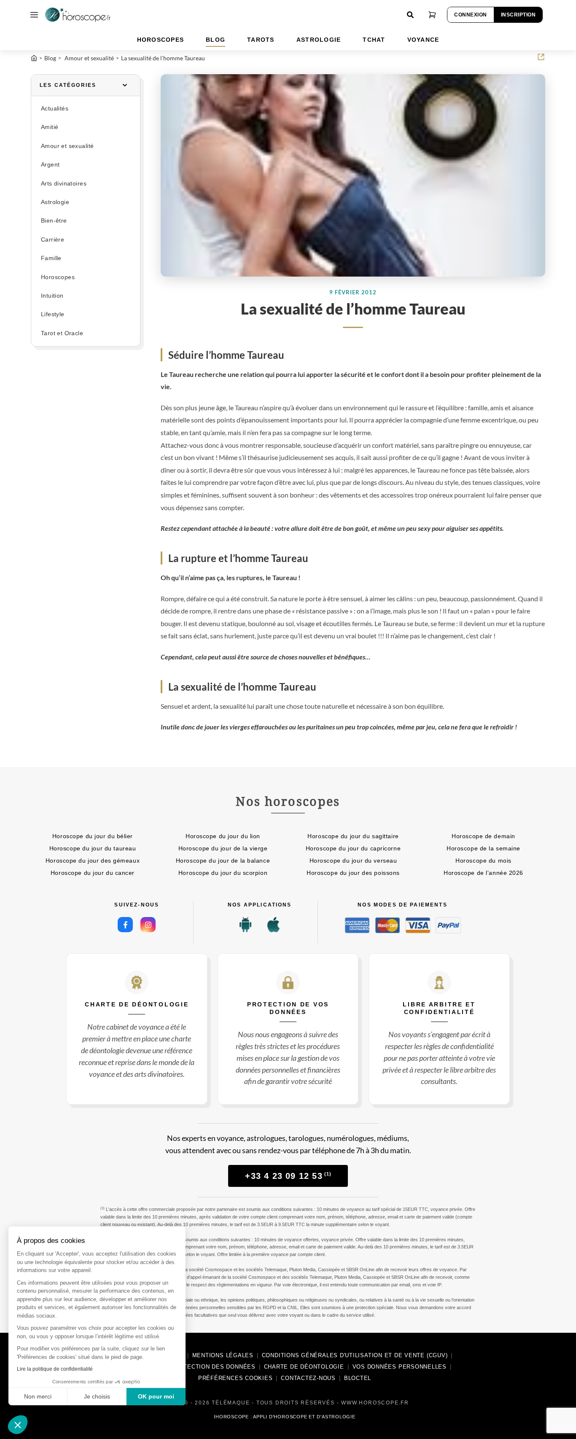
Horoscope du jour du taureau (92, 848)
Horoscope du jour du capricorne (353, 848)
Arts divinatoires (63, 183)
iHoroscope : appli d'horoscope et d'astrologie (284, 1416)
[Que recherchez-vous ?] (410, 15)
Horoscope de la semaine (483, 848)
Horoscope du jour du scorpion (222, 872)
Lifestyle (53, 314)
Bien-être (54, 221)
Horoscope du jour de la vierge (223, 848)
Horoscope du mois (483, 860)
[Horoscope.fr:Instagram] (148, 924)
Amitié (49, 127)
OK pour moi (156, 1396)
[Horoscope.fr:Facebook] (125, 924)
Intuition (52, 296)
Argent (50, 164)
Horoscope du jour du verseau (353, 860)
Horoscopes (58, 277)
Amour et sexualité (67, 146)
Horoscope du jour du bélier (92, 836)
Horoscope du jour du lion (223, 836)
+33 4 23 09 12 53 (288, 1176)
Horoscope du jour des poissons (353, 872)
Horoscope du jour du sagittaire (352, 836)
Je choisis (97, 1396)
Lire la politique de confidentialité (55, 1369)
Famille (51, 258)
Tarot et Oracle (62, 333)
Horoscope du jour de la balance (223, 860)
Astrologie (55, 202)
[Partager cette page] (541, 57)
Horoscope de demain (483, 836)
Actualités (54, 108)
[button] (18, 1425)
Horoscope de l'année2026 (483, 872)
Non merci (37, 1396)
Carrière (52, 240)
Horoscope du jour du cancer (93, 872)
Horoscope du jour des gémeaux (93, 860)
